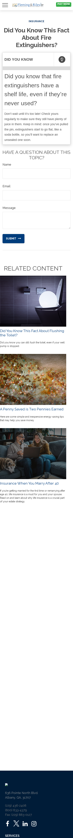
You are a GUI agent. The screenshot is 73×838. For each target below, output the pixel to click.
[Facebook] (7, 823)
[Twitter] (16, 823)
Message (9, 208)
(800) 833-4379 (16, 810)
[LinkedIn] (25, 823)
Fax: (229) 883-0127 (18, 815)
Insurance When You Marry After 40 (29, 483)
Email (6, 186)
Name (7, 164)
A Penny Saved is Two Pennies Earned (31, 409)
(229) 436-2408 (15, 805)
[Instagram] (34, 823)
